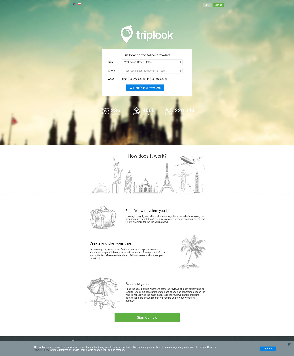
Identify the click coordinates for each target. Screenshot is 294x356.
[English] (74, 4)
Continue (268, 348)
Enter (207, 5)
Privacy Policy (41, 350)
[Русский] (79, 4)
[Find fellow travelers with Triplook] (147, 34)
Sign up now (147, 317)
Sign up (218, 5)
